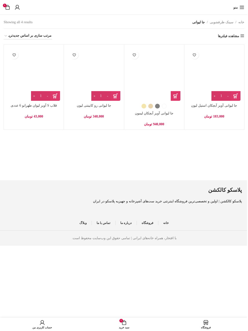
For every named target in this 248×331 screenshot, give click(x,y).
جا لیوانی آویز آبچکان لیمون (154, 113)
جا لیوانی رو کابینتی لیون (94, 105)
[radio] (164, 106)
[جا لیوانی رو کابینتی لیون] (94, 74)
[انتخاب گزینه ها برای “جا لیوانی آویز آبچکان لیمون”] (175, 96)
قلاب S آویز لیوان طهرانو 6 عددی (34, 105)
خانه (241, 22)
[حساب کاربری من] (17, 7)
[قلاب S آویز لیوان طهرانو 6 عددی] (34, 74)
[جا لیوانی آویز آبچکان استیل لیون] (214, 74)
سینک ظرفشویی (221, 22)
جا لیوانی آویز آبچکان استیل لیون (214, 105)
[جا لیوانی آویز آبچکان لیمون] (154, 74)
